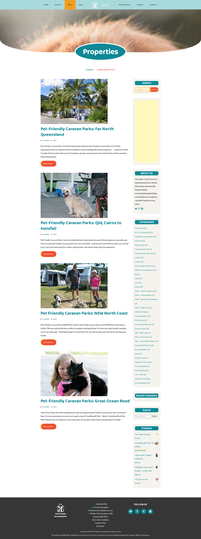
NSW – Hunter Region (143, 295)
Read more (48, 164)
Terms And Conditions (100, 520)
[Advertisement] (146, 131)
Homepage (90, 70)
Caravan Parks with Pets (144, 253)
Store (137, 354)
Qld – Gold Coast (141, 333)
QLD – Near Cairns (142, 337)
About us (58, 4)
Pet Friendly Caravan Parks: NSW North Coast (84, 313)
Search (155, 416)
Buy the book (140, 245)
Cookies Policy (100, 523)
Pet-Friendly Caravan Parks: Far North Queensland (77, 132)
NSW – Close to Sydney (144, 291)
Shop (81, 4)
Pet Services (139, 320)
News (137, 287)
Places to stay (140, 329)
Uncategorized (140, 370)
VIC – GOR (139, 375)
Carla (54, 140)
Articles (137, 241)
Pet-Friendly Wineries (143, 324)
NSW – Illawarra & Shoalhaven (146, 299)
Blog (69, 4)
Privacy (139, 4)
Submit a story (140, 358)
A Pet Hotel (139, 228)
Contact (153, 4)
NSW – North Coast (142, 308)
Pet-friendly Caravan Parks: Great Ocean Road (85, 401)
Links (137, 283)
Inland (137, 278)
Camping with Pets (142, 249)
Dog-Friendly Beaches (143, 266)
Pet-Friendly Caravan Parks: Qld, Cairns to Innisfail (81, 225)
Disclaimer (100, 526)
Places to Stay (124, 4)
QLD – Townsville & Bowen (145, 341)
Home (46, 4)
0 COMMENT (46, 140)
